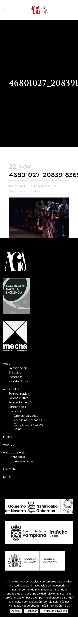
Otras (17, 429)
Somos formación (20, 402)
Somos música (18, 393)
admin (45, 186)
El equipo (14, 372)
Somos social (17, 407)
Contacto (9, 469)
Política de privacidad (54, 610)
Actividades (11, 389)
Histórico (14, 411)
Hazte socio (16, 457)
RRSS (7, 477)
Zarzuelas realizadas (28, 420)
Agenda (8, 444)
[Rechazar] (73, 597)
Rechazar (31, 610)
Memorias (15, 377)
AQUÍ (66, 605)
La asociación (17, 368)
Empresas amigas (20, 461)
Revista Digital (18, 381)
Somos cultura (18, 398)
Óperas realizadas (26, 415)
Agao (6, 363)
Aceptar (15, 610)
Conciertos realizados (28, 424)
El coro (8, 437)
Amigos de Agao (14, 452)
